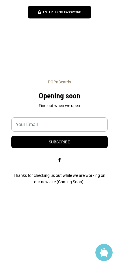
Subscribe (59, 142)
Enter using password (62, 12)
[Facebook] (59, 160)
